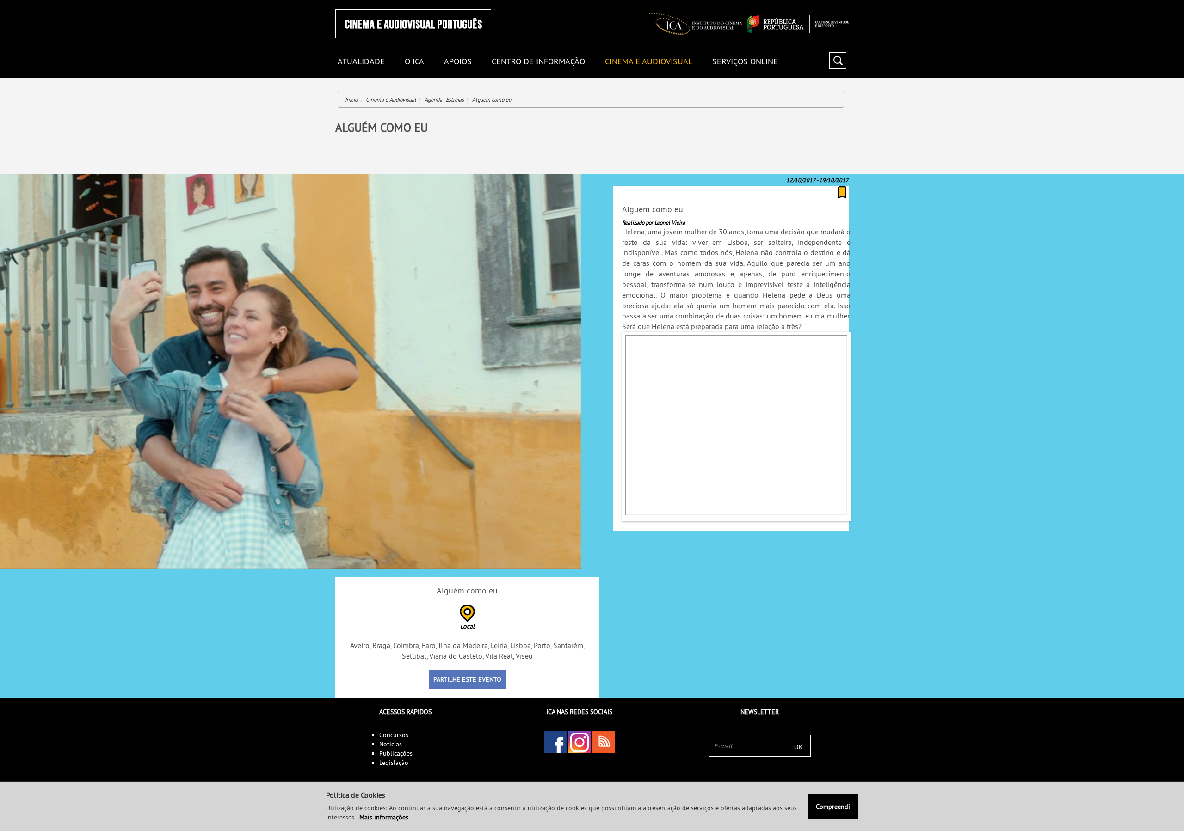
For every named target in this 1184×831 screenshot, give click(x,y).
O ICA (414, 62)
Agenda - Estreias (444, 99)
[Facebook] (555, 742)
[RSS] (603, 742)
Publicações (396, 753)
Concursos (393, 735)
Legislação (393, 762)
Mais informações (383, 817)
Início (351, 99)
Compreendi (833, 806)
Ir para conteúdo (837, 3)
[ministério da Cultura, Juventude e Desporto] (798, 24)
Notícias (390, 744)
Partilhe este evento (467, 679)
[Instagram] (579, 742)
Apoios (458, 62)
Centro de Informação (538, 62)
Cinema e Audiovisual (648, 62)
